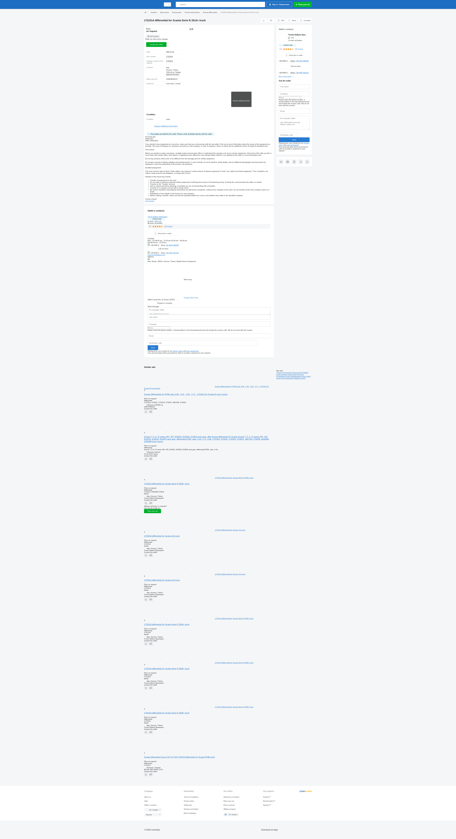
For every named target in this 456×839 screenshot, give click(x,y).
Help (146, 801)
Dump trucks (298, 373)
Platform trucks (299, 378)
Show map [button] (188, 279)
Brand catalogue (190, 813)
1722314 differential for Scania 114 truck (162, 536)
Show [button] (163, 245)
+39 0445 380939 (172, 245)
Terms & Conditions (191, 797)
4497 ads (157, 221)
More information (285, 76)
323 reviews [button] (168, 226)
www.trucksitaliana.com (156, 255)
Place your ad (152, 511)
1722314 (169, 56)
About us (147, 797)
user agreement (193, 351)
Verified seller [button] (157, 219)
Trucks (279, 373)
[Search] (178, 4)
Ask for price (154, 36)
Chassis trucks (287, 374)
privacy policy (178, 351)
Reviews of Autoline (191, 809)
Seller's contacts (150, 805)
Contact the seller (156, 44)
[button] (264, 20)
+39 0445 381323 (172, 253)
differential (170, 52)
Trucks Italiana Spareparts (157, 217)
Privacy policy (189, 801)
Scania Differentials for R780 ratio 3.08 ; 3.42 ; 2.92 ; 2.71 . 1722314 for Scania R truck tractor (186, 394)
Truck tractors (287, 373)
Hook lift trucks (298, 374)
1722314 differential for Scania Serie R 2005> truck (166, 484)
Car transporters (287, 378)
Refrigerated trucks (298, 376)
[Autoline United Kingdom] (152, 4)
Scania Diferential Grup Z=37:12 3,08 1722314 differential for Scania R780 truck (179, 757)
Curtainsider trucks (283, 376)
